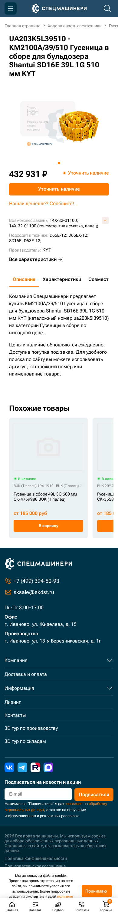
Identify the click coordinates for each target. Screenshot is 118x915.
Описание (24, 279)
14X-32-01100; (64, 220)
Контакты (15, 715)
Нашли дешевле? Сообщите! (41, 203)
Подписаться (94, 794)
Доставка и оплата (26, 674)
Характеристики (62, 279)
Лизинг (13, 702)
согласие (74, 803)
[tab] (59, 163)
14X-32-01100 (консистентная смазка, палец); (54, 226)
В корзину (48, 525)
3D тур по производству (31, 728)
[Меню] (11, 8)
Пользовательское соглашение (35, 866)
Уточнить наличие (59, 189)
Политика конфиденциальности (36, 858)
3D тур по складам (25, 741)
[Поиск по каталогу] (107, 8)
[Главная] (59, 8)
